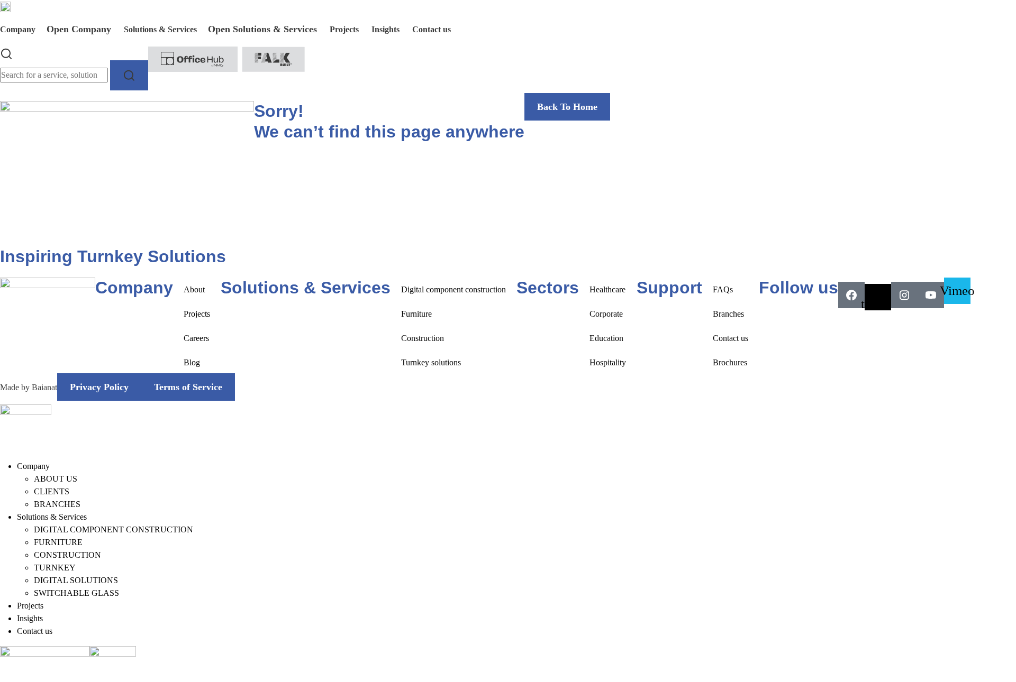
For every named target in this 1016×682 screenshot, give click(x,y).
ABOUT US (55, 478)
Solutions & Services (52, 516)
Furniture (416, 313)
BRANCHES (57, 504)
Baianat (44, 387)
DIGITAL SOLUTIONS (76, 580)
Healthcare (607, 289)
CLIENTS (51, 491)
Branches (728, 313)
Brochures (730, 362)
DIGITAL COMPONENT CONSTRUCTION (113, 529)
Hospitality (607, 362)
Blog (192, 362)
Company (33, 466)
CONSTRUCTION (67, 554)
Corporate (606, 313)
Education (606, 338)
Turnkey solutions (431, 362)
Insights (30, 618)
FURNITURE (58, 542)
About (194, 289)
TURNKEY (55, 567)
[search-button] (129, 75)
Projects (197, 313)
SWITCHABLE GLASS (76, 592)
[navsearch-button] (6, 52)
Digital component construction (453, 289)
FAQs (723, 289)
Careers (196, 338)
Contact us (730, 338)
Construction (422, 338)
